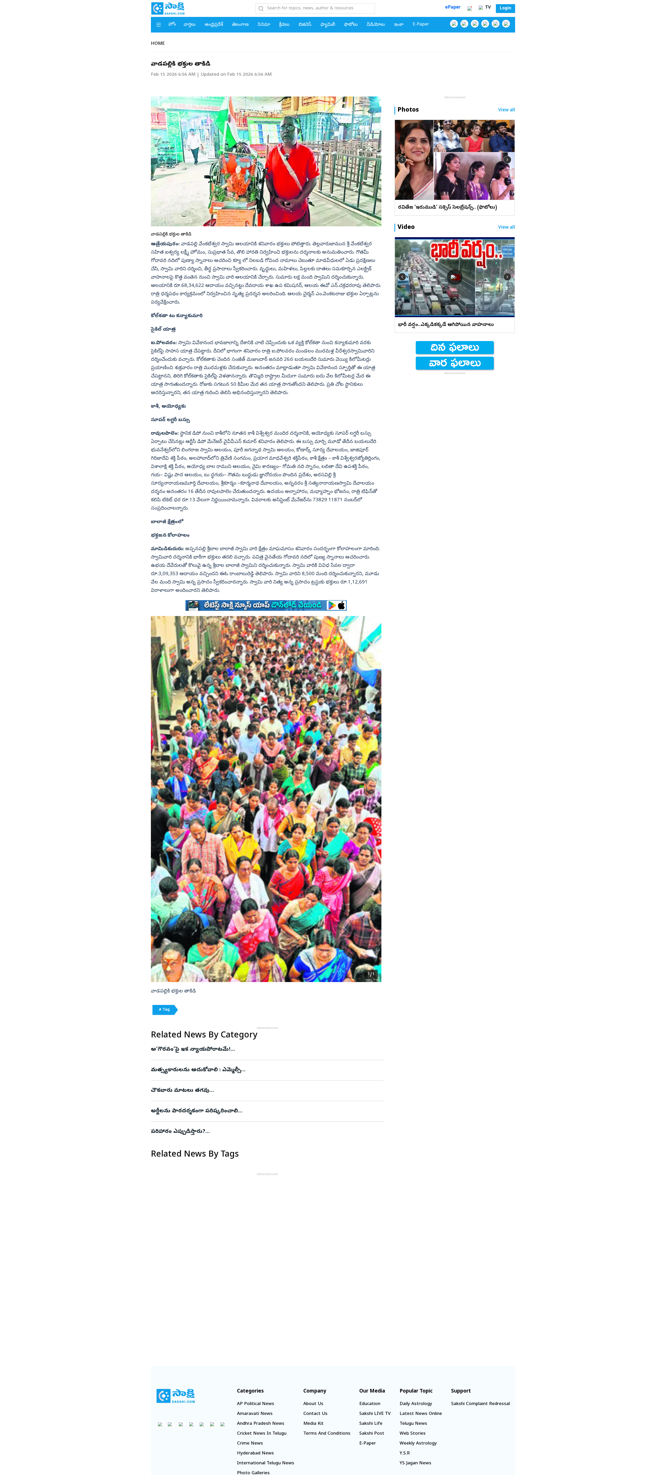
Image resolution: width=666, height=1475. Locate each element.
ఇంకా (399, 25)
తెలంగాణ (240, 25)
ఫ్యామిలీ (328, 25)
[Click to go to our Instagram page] (485, 24)
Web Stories (413, 1434)
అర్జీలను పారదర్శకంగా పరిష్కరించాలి (257, 1111)
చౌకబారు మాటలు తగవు (266, 1090)
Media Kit (313, 1424)
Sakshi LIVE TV (374, 1414)
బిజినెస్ (305, 25)
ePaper (452, 8)
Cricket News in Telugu (261, 1434)
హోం (172, 25)
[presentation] (402, 160)
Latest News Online (421, 1414)
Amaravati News (255, 1414)
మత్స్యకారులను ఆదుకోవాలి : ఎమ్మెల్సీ (266, 1070)
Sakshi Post (371, 1434)
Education (369, 1404)
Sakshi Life (370, 1424)
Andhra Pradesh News (260, 1424)
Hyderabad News (255, 1454)
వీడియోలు (376, 25)
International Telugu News (265, 1463)
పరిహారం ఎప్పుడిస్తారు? (264, 1132)
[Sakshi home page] (175, 1396)
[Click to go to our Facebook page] (454, 24)
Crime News (250, 1444)
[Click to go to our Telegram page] (212, 1424)
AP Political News (255, 1404)
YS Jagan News (415, 1463)
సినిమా (264, 25)
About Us (313, 1404)
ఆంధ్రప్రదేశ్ (214, 25)
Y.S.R (405, 1454)
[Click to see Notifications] (469, 8)
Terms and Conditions (326, 1434)
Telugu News (413, 1424)
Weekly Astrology (418, 1444)
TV (487, 8)
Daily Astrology (416, 1404)
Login (505, 8)
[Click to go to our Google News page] (506, 24)
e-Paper (421, 25)
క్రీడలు (284, 25)
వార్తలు (190, 25)
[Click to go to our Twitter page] (475, 24)
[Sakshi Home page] (168, 8)
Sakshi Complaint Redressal (480, 1404)
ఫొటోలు (351, 25)
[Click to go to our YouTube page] (495, 24)
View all (506, 110)
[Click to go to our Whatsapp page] (464, 24)
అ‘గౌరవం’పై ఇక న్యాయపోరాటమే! (256, 1049)
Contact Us (315, 1414)
